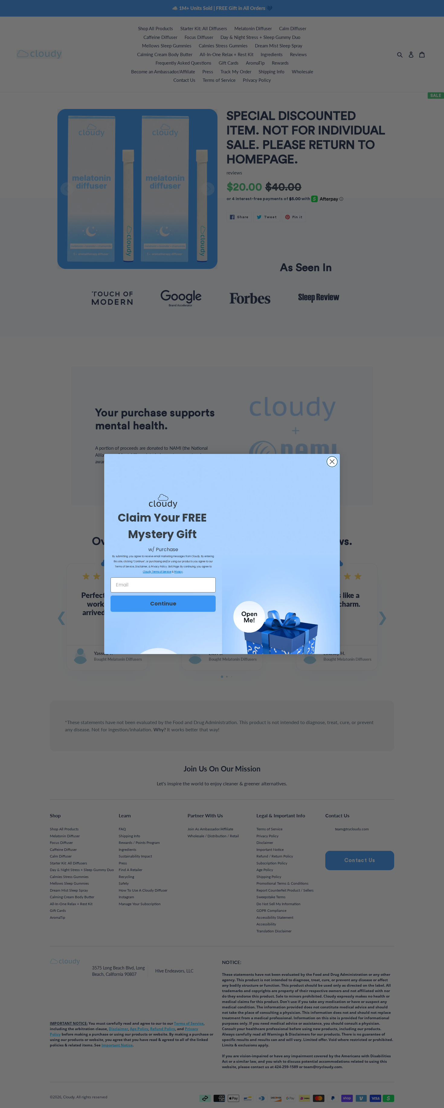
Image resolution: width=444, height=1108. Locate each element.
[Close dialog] (332, 461)
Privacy (178, 571)
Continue (163, 603)
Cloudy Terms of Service (157, 571)
